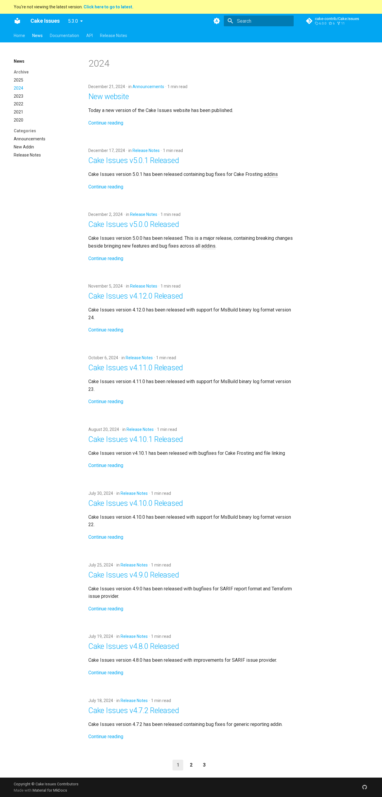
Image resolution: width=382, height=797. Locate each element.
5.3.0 (73, 21)
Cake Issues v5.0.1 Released (133, 160)
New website (108, 96)
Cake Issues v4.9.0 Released (133, 575)
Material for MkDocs (50, 790)
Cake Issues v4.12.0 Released (135, 296)
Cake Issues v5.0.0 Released (133, 224)
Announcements (148, 86)
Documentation (64, 35)
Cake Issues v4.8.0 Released (133, 646)
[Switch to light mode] (217, 21)
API (89, 35)
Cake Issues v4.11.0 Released (135, 367)
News (37, 35)
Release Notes (113, 35)
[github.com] (364, 787)
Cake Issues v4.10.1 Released (135, 439)
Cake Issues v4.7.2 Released (133, 710)
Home (19, 35)
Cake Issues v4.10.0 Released (135, 503)
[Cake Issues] (17, 21)
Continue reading (105, 123)
